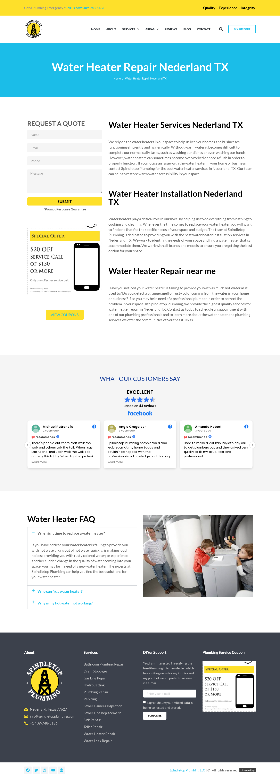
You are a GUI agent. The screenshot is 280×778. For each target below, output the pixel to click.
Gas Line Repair (95, 678)
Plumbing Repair (96, 692)
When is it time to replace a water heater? (71, 533)
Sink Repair (92, 720)
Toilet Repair (93, 727)
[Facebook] (28, 770)
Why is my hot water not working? (65, 603)
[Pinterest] (61, 770)
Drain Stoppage (95, 671)
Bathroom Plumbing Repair (104, 664)
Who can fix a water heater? (60, 591)
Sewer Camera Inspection (103, 706)
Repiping (90, 699)
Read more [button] (39, 462)
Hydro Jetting (94, 685)
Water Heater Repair (99, 734)
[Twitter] (36, 770)
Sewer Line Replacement (102, 713)
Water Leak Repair (98, 741)
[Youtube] (53, 770)
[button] (220, 29)
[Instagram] (44, 770)
